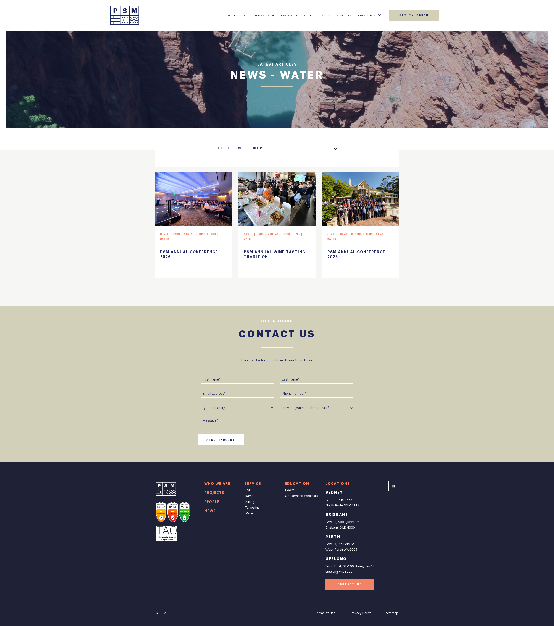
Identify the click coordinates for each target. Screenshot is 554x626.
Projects (289, 15)
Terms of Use (325, 613)
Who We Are (238, 15)
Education (367, 15)
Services (261, 15)
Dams (249, 495)
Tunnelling (252, 507)
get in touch (413, 15)
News (326, 15)
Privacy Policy (361, 613)
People (310, 15)
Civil (247, 490)
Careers (344, 15)
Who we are (217, 483)
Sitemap (392, 613)
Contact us (350, 584)
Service (253, 483)
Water (249, 513)
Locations (337, 483)
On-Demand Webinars (301, 495)
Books (289, 490)
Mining (249, 501)
